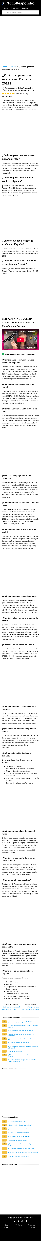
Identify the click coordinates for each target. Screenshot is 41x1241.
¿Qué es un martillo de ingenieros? (19, 1042)
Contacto (18, 1225)
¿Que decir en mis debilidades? (18, 1140)
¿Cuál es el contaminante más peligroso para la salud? (23, 1144)
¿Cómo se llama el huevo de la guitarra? (21, 1030)
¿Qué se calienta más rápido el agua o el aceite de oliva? (23, 1026)
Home (4, 67)
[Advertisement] (20, 39)
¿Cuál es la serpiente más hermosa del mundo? (23, 1152)
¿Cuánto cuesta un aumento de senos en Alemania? (21, 1034)
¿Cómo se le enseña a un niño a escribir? (21, 1129)
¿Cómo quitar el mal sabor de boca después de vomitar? (23, 1055)
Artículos (5, 8)
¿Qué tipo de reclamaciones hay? (18, 1132)
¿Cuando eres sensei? (15, 1051)
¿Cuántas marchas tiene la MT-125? (19, 1156)
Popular (25, 8)
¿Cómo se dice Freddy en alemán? (19, 1136)
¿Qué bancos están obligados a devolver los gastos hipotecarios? (22, 1060)
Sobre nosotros (7, 1226)
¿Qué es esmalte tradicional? (17, 1121)
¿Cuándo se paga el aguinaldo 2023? (20, 1022)
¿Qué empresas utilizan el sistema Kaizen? (21, 1039)
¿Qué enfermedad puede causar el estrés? (21, 1148)
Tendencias (15, 8)
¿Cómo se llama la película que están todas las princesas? (23, 1047)
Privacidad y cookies (32, 1226)
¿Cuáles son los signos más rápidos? (20, 1125)
